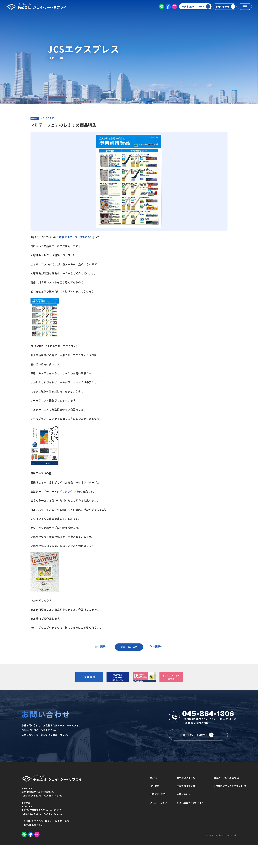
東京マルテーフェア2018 (74, 237)
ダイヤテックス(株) (68, 491)
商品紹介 (35, 118)
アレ (73, 509)
